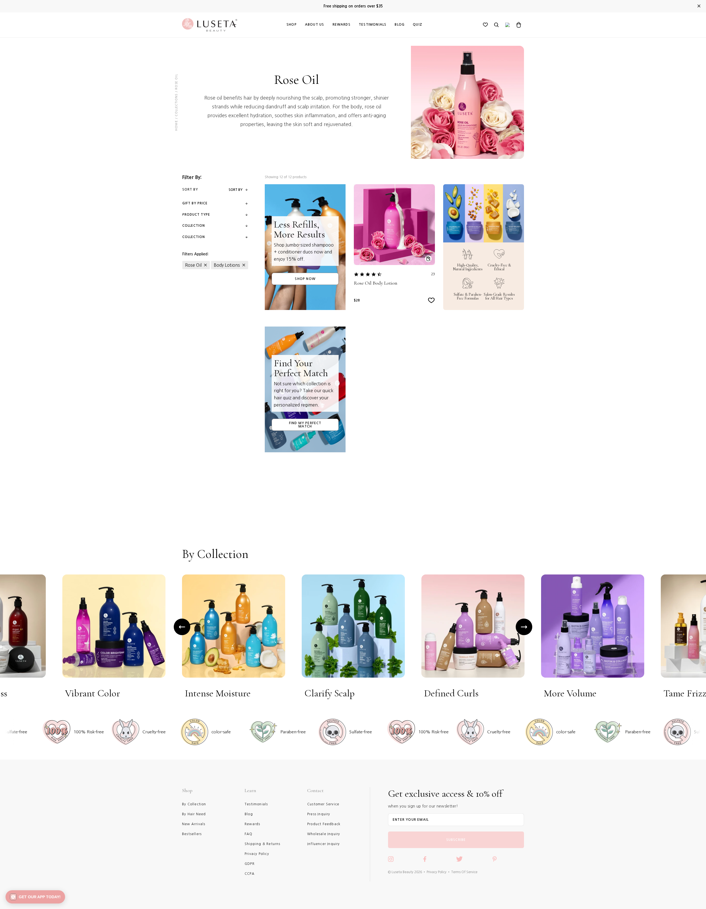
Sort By (235, 189)
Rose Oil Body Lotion (375, 283)
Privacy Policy (436, 872)
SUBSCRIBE (456, 839)
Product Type (196, 214)
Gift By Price (195, 203)
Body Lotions (227, 265)
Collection (193, 225)
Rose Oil (193, 265)
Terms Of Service (464, 872)
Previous (182, 627)
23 (433, 274)
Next (524, 627)
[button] (35, 896)
